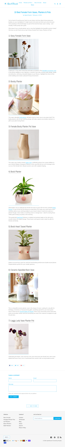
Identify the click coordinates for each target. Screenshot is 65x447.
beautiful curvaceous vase (49, 70)
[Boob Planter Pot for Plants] (24, 114)
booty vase (29, 162)
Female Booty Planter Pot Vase (23, 126)
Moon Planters (7, 423)
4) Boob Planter (15, 171)
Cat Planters (6, 421)
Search (21, 425)
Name (10, 378)
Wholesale (22, 419)
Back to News (33, 406)
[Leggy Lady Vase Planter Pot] (19, 354)
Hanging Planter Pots (9, 419)
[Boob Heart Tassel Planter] (24, 259)
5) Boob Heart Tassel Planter (20, 226)
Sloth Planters (7, 425)
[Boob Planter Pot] (24, 204)
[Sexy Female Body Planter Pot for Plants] (24, 69)
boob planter (22, 117)
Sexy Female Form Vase (20, 35)
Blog (20, 421)
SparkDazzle (49, 440)
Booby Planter (16, 81)
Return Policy (22, 427)
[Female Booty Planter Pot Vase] (24, 159)
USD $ (6, 437)
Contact (21, 417)
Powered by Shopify (57, 440)
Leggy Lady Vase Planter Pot (22, 320)
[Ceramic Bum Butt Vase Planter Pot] (23, 302)
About (20, 423)
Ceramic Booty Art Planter (27, 311)
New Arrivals (6, 417)
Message (11, 384)
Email (34, 378)
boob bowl (20, 217)
